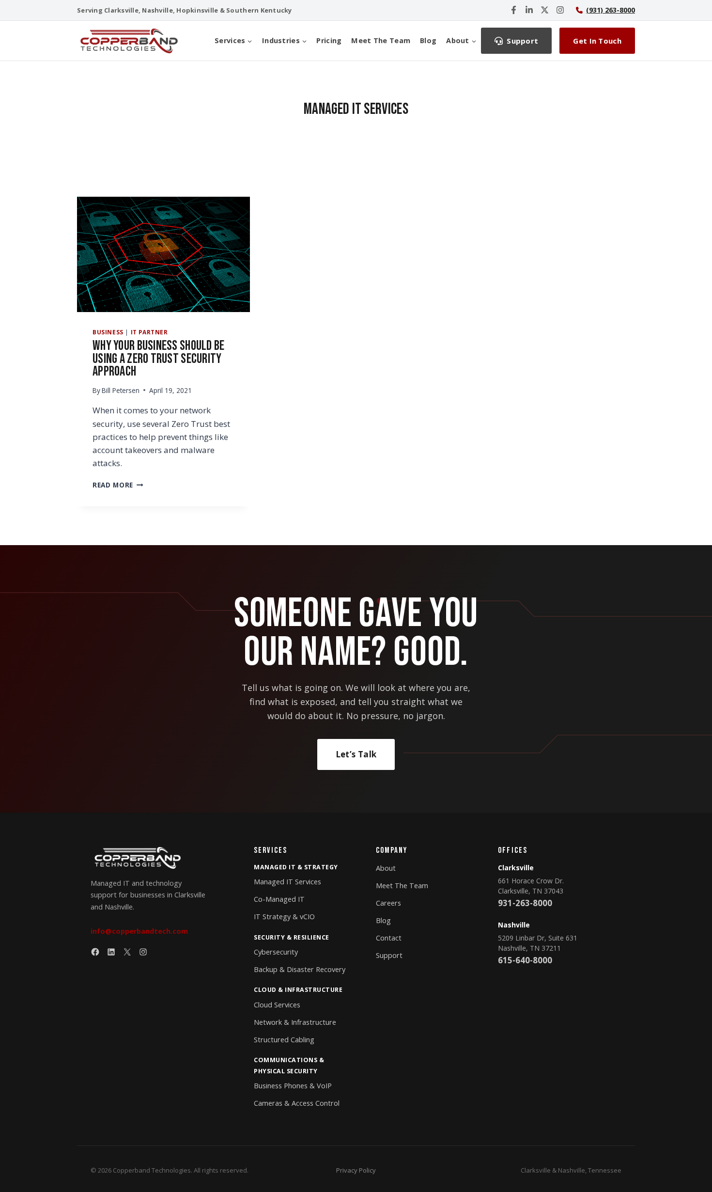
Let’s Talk (356, 754)
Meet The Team (380, 40)
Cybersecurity (276, 952)
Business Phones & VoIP (293, 1085)
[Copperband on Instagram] (560, 10)
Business (108, 332)
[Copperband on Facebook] (514, 10)
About (386, 868)
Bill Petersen (120, 390)
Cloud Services (277, 1004)
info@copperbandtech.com (139, 931)
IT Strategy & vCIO (284, 916)
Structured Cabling (284, 1039)
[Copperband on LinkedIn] (529, 10)
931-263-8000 (525, 903)
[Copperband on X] (545, 10)
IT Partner (149, 332)
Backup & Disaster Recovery (299, 969)
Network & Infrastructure (295, 1022)
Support (389, 955)
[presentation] (163, 254)
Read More (118, 484)
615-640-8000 (525, 960)
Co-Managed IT (279, 899)
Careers (388, 903)
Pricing (328, 40)
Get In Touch (597, 41)
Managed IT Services (287, 881)
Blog (428, 40)
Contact (389, 937)
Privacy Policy (356, 1170)
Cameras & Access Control (297, 1103)
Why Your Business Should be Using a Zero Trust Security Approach (159, 358)
